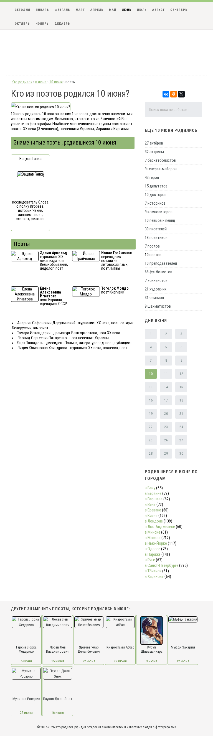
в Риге (150, 559)
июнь (126, 10)
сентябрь (178, 10)
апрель (96, 10)
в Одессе (152, 548)
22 (151, 427)
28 (151, 454)
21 (181, 414)
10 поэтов (153, 254)
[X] (181, 94)
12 (181, 374)
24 (181, 427)
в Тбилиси (153, 570)
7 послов (152, 246)
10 (151, 374)
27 (181, 440)
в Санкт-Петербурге (161, 565)
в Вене (150, 504)
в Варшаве (154, 498)
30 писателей (156, 229)
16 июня (57, 713)
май (112, 10)
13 (151, 387)
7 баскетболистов (160, 160)
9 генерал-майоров (161, 168)
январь (42, 10)
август (158, 10)
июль (142, 10)
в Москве (153, 537)
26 (166, 440)
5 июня (26, 661)
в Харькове (154, 576)
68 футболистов (158, 271)
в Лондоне (154, 521)
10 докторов (155, 194)
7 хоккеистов (156, 280)
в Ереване (153, 510)
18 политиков (156, 237)
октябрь (22, 23)
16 (151, 400)
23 (166, 427)
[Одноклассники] (173, 94)
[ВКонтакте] (166, 94)
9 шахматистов (158, 306)
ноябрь (42, 23)
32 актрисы (154, 151)
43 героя (152, 177)
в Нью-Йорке (156, 543)
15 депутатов (156, 186)
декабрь (62, 23)
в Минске (152, 532)
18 (181, 400)
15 (181, 387)
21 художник (155, 289)
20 (166, 414)
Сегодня (22, 10)
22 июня (89, 661)
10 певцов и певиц (160, 220)
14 (166, 387)
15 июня (57, 661)
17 (166, 400)
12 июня (183, 661)
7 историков (155, 203)
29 (166, 454)
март (80, 10)
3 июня (151, 661)
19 (151, 414)
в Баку (150, 487)
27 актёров (154, 143)
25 (151, 440)
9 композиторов (159, 211)
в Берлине (153, 493)
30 (181, 454)
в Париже (153, 554)
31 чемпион (154, 297)
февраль (62, 10)
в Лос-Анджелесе (160, 526)
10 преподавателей (161, 263)
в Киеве (151, 515)
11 (166, 374)
